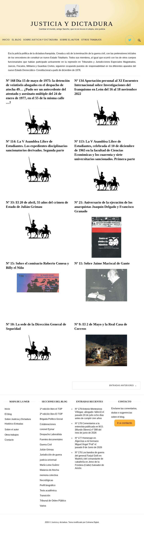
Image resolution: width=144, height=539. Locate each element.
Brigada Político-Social (51, 419)
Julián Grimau (47, 449)
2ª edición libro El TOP (51, 414)
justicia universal (48, 460)
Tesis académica (48, 490)
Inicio (6, 39)
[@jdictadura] (129, 40)
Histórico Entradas (14, 424)
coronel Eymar (47, 429)
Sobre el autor (69, 39)
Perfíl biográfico (47, 485)
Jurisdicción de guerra (51, 454)
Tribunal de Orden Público (53, 500)
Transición (45, 495)
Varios (43, 506)
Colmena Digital (92, 522)
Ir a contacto (124, 422)
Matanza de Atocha (49, 470)
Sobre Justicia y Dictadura (40, 39)
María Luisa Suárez (49, 465)
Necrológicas (46, 480)
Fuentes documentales (51, 439)
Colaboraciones (48, 424)
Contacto (9, 440)
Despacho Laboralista (51, 434)
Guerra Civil (46, 444)
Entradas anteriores (123, 385)
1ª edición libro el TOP (51, 409)
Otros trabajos (91, 39)
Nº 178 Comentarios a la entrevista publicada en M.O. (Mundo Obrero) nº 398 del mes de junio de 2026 (89, 428)
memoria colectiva (49, 475)
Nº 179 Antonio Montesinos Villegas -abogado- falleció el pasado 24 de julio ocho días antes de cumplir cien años (89, 413)
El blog (16, 39)
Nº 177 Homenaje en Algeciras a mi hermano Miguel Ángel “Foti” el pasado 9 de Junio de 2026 (88, 443)
